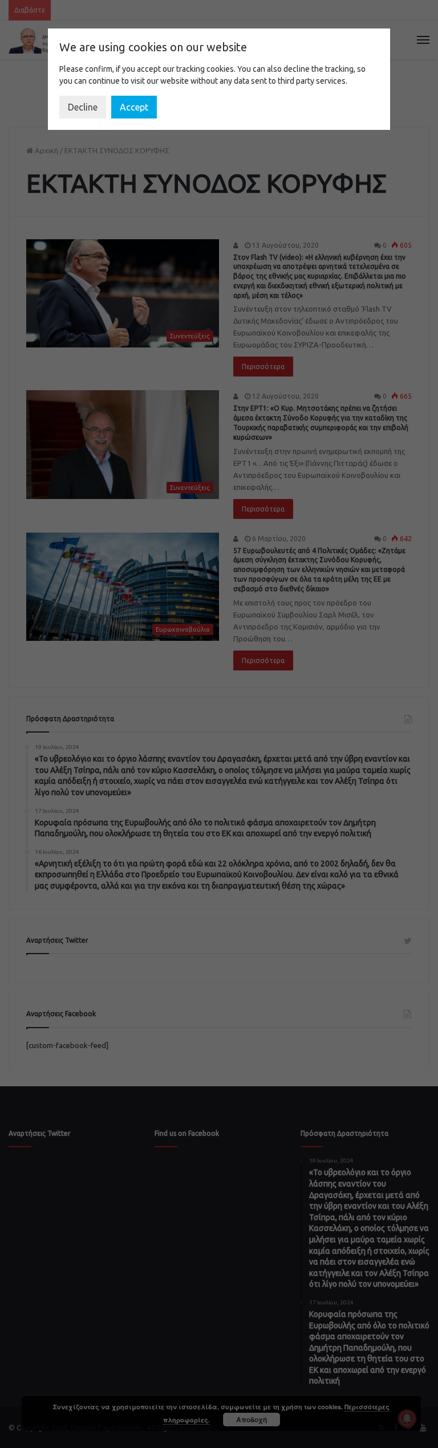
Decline (83, 107)
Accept (134, 107)
